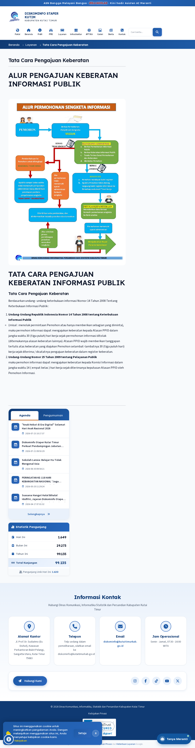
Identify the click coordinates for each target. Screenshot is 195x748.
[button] (40, 32)
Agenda (24, 415)
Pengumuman (53, 415)
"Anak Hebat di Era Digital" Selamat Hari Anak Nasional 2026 (43, 427)
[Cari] (157, 32)
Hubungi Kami (33, 681)
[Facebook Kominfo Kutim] (145, 681)
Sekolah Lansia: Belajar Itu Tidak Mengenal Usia (41, 462)
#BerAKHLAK (98, 3)
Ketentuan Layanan (126, 744)
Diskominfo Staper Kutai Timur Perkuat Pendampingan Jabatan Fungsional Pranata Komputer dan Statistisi (42, 445)
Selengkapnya (36, 514)
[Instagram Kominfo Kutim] (135, 681)
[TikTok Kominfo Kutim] (156, 681)
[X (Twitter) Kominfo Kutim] (177, 681)
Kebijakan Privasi (97, 713)
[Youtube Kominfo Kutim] (167, 681)
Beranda (13, 45)
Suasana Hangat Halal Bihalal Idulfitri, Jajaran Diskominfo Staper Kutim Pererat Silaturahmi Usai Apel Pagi (43, 498)
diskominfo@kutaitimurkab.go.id (120, 644)
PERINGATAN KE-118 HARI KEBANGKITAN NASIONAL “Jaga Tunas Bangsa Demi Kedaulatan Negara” (41, 480)
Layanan (31, 45)
